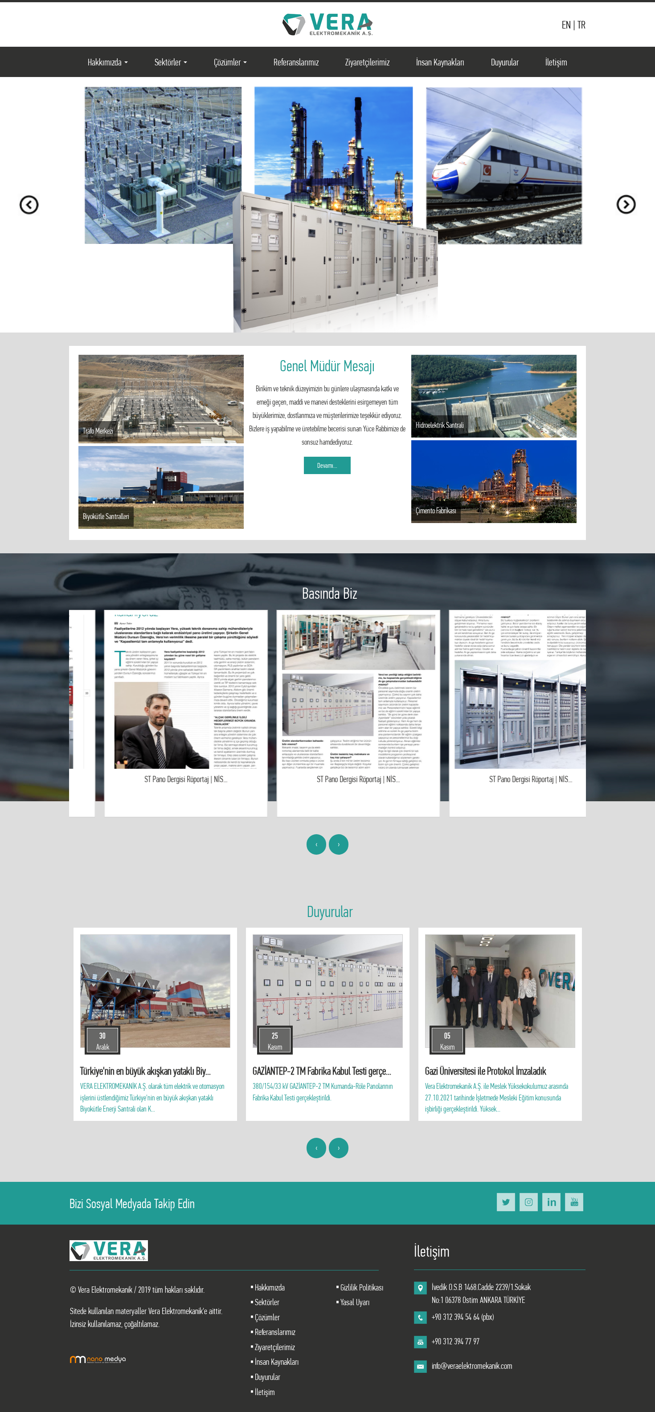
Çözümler (232, 65)
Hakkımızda (109, 65)
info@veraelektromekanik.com (472, 1366)
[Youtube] (574, 1201)
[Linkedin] (551, 1201)
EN (567, 24)
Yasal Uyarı (354, 1302)
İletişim (556, 62)
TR (581, 24)
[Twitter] (506, 1201)
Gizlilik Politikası (361, 1287)
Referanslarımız (296, 62)
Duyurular (505, 62)
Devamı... (327, 465)
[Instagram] (529, 1201)
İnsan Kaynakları (440, 62)
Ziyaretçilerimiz (367, 62)
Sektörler (173, 65)
